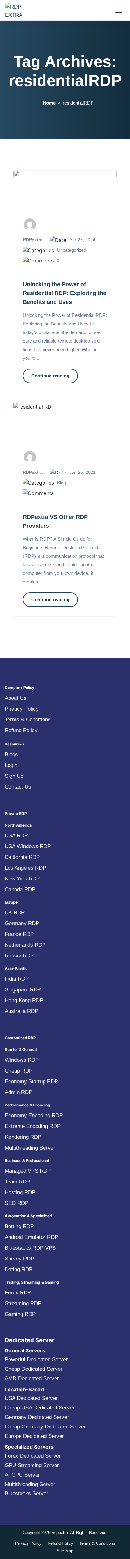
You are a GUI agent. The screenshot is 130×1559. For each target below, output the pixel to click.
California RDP (22, 857)
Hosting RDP (20, 1192)
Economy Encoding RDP (34, 1115)
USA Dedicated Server (31, 1398)
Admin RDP (18, 1092)
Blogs (11, 754)
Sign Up (14, 776)
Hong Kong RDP (24, 1000)
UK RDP (15, 913)
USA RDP (16, 836)
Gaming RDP (20, 1314)
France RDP (19, 934)
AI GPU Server (22, 1475)
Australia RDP (21, 1011)
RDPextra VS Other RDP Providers (55, 521)
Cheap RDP (18, 1071)
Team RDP (17, 1182)
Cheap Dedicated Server (33, 1369)
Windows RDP (22, 1060)
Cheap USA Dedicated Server (39, 1408)
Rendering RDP (23, 1137)
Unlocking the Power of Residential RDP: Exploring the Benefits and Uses (64, 293)
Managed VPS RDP (28, 1171)
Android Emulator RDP (31, 1237)
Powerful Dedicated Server (36, 1359)
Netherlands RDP (25, 945)
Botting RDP (19, 1226)
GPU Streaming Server (32, 1465)
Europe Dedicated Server (34, 1436)
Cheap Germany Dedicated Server (45, 1427)
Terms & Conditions (28, 720)
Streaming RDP (23, 1303)
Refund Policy (21, 730)
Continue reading (50, 375)
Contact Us (18, 787)
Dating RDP (18, 1269)
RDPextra (33, 239)
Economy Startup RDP (31, 1082)
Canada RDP (20, 889)
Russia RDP (19, 956)
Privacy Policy (22, 709)
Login (11, 765)
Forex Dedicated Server (33, 1456)
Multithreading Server (30, 1148)
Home (49, 103)
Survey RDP (19, 1259)
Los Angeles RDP (25, 868)
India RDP (17, 979)
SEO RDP (16, 1203)
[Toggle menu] (119, 10)
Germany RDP (22, 923)
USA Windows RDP (28, 846)
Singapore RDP (23, 990)
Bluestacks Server (26, 1494)
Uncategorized (71, 250)
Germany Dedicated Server (37, 1417)
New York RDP (22, 879)
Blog (61, 482)
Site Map (65, 1551)
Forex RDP (18, 1293)
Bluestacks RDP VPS (30, 1248)
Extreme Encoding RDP (33, 1126)
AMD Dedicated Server (32, 1378)
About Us (16, 698)
